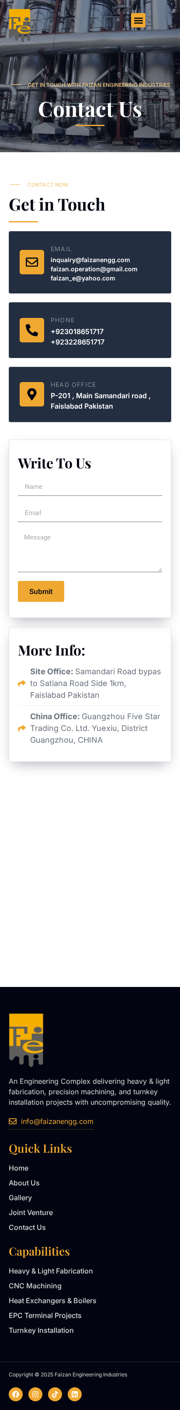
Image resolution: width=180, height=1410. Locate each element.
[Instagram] (35, 1394)
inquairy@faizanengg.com (90, 259)
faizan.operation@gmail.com (94, 269)
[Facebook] (16, 1394)
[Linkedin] (75, 1394)
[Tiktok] (55, 1394)
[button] (138, 20)
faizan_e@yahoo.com (83, 278)
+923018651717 (77, 331)
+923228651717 (77, 342)
